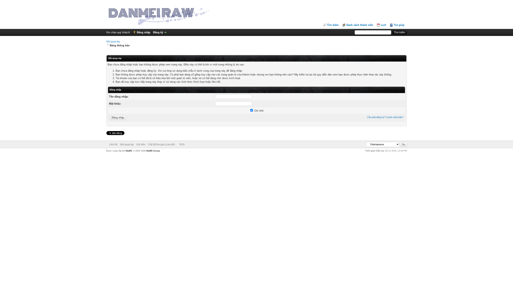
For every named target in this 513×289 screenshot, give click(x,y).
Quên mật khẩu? (395, 117)
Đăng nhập (143, 32)
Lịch (383, 24)
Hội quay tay (113, 41)
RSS (182, 144)
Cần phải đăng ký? (376, 117)
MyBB (129, 151)
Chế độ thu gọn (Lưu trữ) (161, 144)
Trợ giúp (399, 24)
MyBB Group (153, 151)
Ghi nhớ (258, 110)
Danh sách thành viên (359, 24)
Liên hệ (113, 144)
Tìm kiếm (333, 24)
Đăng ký (158, 32)
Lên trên (140, 144)
